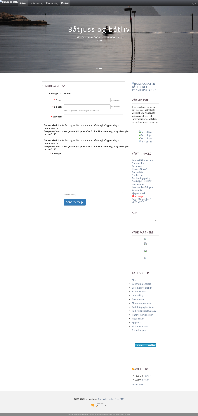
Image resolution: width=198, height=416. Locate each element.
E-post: (57, 106)
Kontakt (65, 3)
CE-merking (137, 295)
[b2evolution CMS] (99, 404)
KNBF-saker (138, 318)
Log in (193, 3)
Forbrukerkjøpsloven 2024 (144, 310)
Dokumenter (138, 299)
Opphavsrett (138, 175)
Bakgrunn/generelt (141, 283)
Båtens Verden (139, 291)
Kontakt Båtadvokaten (143, 160)
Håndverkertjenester (142, 314)
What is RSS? (138, 384)
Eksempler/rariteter (142, 303)
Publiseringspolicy (141, 178)
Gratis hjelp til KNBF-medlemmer (142, 183)
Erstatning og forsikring (143, 307)
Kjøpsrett (136, 322)
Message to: (55, 93)
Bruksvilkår (137, 172)
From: (58, 100)
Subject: (56, 116)
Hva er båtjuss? (139, 169)
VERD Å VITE (138, 202)
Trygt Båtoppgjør (141, 199)
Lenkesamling (36, 3)
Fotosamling (52, 3)
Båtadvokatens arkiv (142, 287)
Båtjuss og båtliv (124, 414)
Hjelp (110, 399)
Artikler (23, 3)
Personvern (137, 166)
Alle (134, 279)
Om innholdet (138, 163)
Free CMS (119, 399)
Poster (147, 375)
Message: (56, 153)
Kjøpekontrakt (139, 193)
